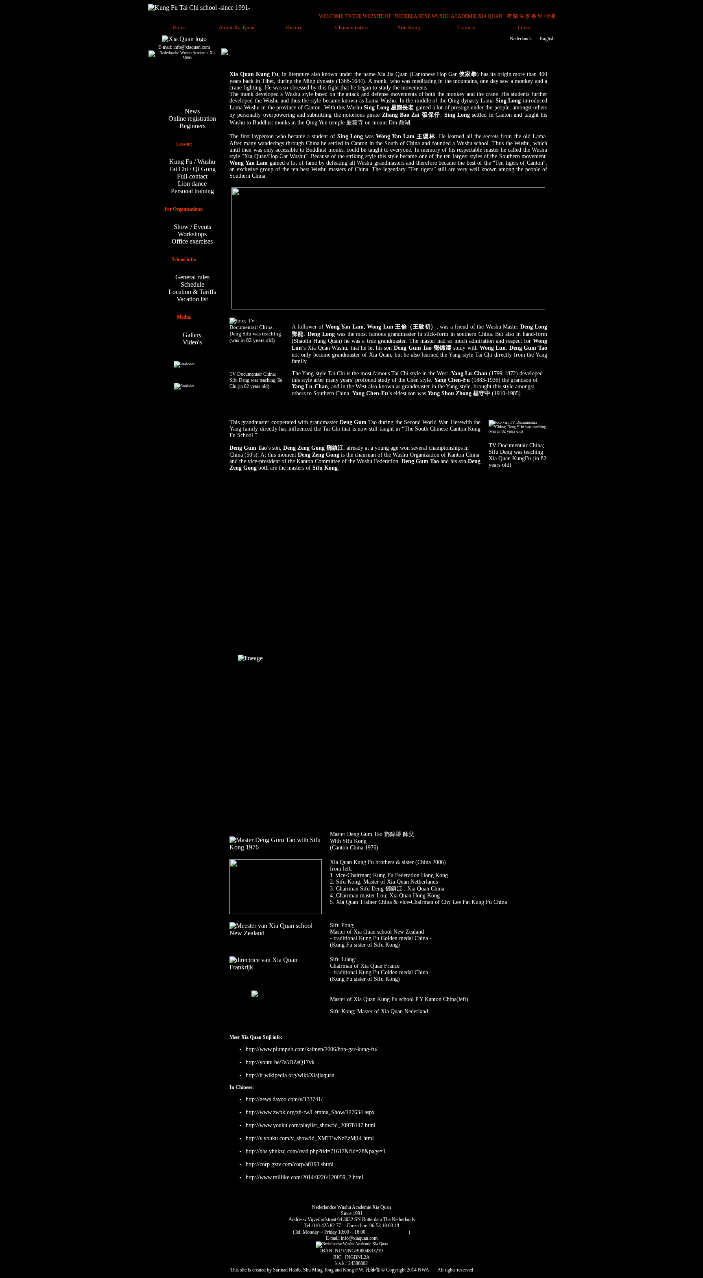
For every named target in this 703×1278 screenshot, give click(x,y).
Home (179, 27)
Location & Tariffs (192, 291)
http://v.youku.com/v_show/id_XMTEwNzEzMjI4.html (310, 1138)
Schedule (192, 284)
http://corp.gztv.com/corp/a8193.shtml (290, 1164)
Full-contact (192, 176)
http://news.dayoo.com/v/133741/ (284, 1099)
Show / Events (192, 226)
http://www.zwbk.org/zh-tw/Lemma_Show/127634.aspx (310, 1112)
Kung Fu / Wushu (192, 161)
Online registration (192, 118)
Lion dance (192, 183)
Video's (192, 342)
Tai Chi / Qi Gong (192, 168)
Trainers (466, 27)
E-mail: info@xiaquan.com (184, 47)
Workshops (192, 234)
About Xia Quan (237, 27)
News (192, 111)
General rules (192, 277)
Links (523, 27)
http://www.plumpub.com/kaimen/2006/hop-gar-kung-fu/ (312, 1049)
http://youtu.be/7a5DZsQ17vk (280, 1062)
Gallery (192, 334)
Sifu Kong (409, 27)
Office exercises (192, 241)
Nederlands (521, 38)
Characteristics (351, 27)
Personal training (192, 190)
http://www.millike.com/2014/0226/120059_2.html (304, 1177)
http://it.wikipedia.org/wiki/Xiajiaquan (291, 1075)
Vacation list (192, 299)
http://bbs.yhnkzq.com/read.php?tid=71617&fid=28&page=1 (316, 1151)
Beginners (192, 125)
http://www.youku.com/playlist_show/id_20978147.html (311, 1125)
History (294, 27)
